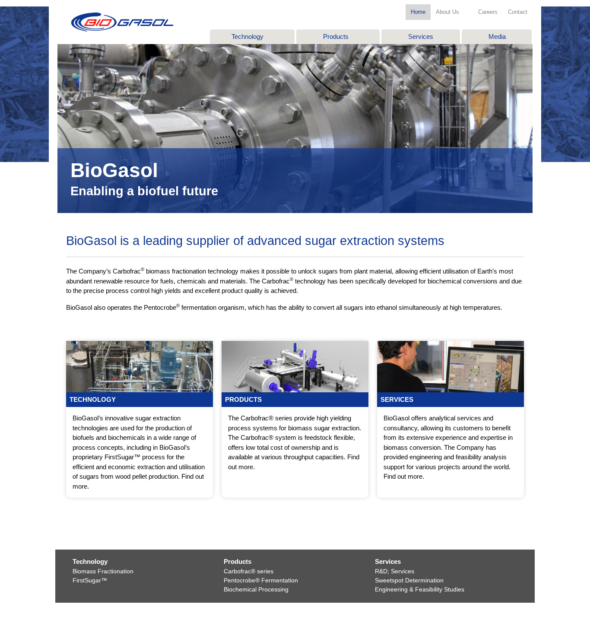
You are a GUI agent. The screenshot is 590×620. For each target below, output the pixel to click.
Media (497, 36)
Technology (247, 36)
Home (418, 12)
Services (420, 36)
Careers (488, 12)
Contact (517, 12)
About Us (447, 12)
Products (336, 36)
